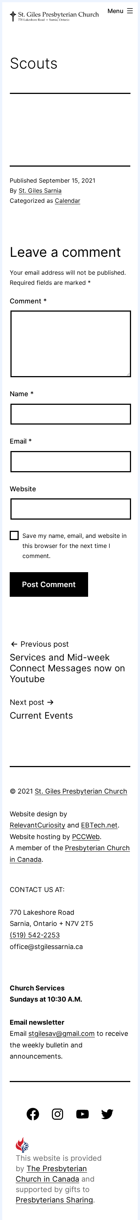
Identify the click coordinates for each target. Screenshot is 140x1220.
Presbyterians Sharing (54, 1199)
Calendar (67, 200)
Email (21, 441)
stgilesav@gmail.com (61, 1033)
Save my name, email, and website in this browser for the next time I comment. (74, 545)
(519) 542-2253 (35, 935)
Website (23, 489)
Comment (28, 301)
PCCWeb (86, 837)
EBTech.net (99, 825)
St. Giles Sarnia (40, 190)
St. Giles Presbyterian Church (81, 791)
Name (22, 394)
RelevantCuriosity (37, 825)
